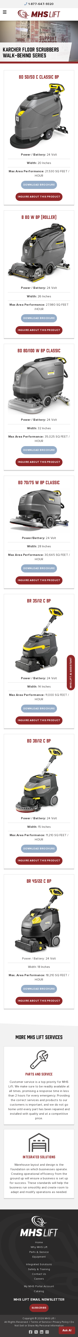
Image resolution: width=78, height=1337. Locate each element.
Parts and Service (39, 1074)
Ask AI (66, 1330)
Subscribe (39, 1307)
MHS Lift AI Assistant (70, 672)
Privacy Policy (61, 1322)
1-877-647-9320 (41, 4)
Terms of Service (40, 1322)
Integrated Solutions (39, 1157)
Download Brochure (39, 184)
